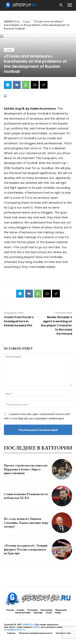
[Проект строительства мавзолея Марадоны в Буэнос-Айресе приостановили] (62, 469)
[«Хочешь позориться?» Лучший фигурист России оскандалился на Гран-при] (62, 549)
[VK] (17, 85)
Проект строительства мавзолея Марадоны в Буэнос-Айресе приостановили (25, 469)
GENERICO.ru (12, 21)
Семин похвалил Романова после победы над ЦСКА (26, 496)
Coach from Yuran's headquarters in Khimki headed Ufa (19, 321)
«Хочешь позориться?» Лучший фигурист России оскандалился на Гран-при (25, 549)
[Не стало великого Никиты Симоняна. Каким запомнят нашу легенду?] (62, 522)
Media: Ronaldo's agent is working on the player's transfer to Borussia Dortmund (56, 325)
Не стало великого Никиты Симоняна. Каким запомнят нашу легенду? (26, 522)
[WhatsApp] (26, 85)
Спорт (26, 21)
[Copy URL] (44, 85)
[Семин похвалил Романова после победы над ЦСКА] (62, 496)
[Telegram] (8, 85)
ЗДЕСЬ (36, 627)
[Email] (35, 85)
